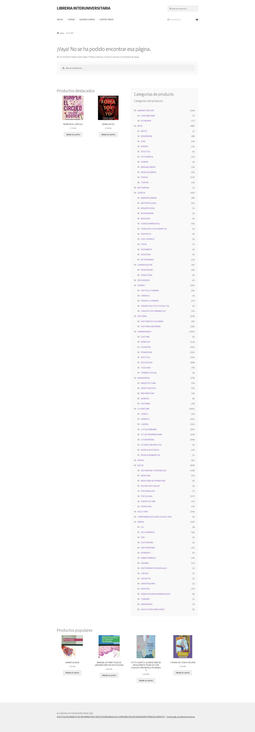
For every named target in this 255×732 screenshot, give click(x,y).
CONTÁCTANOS (106, 19)
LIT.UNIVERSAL (147, 439)
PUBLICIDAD (146, 275)
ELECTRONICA (147, 239)
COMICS (144, 414)
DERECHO (145, 341)
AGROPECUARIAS (149, 198)
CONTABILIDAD (148, 115)
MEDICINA (145, 475)
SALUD (140, 465)
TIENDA (71, 19)
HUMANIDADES (144, 331)
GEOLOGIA (146, 254)
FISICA (144, 244)
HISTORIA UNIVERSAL (151, 326)
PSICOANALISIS (148, 491)
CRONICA (145, 295)
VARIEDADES (146, 604)
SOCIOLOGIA (146, 362)
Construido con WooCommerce (181, 716)
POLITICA (145, 357)
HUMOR (144, 161)
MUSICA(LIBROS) (148, 172)
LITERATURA (143, 408)
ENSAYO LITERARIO (150, 300)
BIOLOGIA (145, 218)
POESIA (144, 177)
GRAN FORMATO (148, 558)
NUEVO (140, 460)
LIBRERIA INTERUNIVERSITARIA (83, 8)
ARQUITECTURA (148, 383)
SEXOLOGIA (146, 506)
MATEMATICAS (147, 393)
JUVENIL (145, 424)
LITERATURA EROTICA (151, 444)
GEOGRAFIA (146, 249)
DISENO (144, 146)
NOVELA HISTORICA (150, 449)
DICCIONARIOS (148, 532)
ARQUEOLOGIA (148, 208)
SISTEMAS (145, 403)
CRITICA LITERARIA (150, 290)
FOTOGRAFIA (147, 156)
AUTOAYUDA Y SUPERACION (153, 470)
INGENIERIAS (143, 378)
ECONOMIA (146, 120)
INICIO (60, 19)
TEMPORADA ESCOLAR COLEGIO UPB (154, 516)
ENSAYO (141, 285)
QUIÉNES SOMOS (87, 19)
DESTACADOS (143, 280)
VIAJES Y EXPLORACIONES (153, 609)
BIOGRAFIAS (146, 136)
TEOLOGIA (146, 367)
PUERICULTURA (148, 501)
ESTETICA (145, 151)
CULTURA (145, 336)
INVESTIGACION (148, 388)
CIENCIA (141, 192)
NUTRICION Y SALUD (150, 486)
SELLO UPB (142, 511)
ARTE (140, 126)
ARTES (144, 131)
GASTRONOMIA (148, 547)
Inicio (62, 33)
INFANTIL (145, 419)
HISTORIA (142, 316)
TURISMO (145, 599)
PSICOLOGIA (146, 496)
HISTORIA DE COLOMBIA (152, 321)
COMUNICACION (144, 264)
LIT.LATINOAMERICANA (151, 434)
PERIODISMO (147, 269)
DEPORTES (146, 234)
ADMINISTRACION (145, 110)
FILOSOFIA (146, 347)
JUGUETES (146, 578)
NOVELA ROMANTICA (150, 455)
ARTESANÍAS (143, 187)
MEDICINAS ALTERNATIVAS (153, 480)
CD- (142, 527)
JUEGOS (144, 573)
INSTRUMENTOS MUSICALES (154, 568)
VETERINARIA (147, 259)
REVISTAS (145, 588)
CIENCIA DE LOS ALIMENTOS (154, 228)
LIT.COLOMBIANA (149, 429)
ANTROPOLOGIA (148, 203)
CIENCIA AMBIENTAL (150, 223)
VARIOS (140, 521)
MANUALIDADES (148, 167)
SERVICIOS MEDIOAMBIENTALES (155, 594)
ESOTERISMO (147, 542)
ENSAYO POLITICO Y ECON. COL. (155, 306)
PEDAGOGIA (146, 352)
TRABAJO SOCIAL (149, 372)
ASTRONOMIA (147, 213)
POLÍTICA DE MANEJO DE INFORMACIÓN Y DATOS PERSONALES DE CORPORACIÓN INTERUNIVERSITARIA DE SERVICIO (111, 716)
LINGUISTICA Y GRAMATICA (153, 311)
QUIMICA (145, 398)
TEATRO (145, 182)
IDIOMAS (145, 563)
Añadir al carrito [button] (73, 134)
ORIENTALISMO (148, 583)
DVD (143, 537)
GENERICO (146, 552)
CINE (143, 141)
